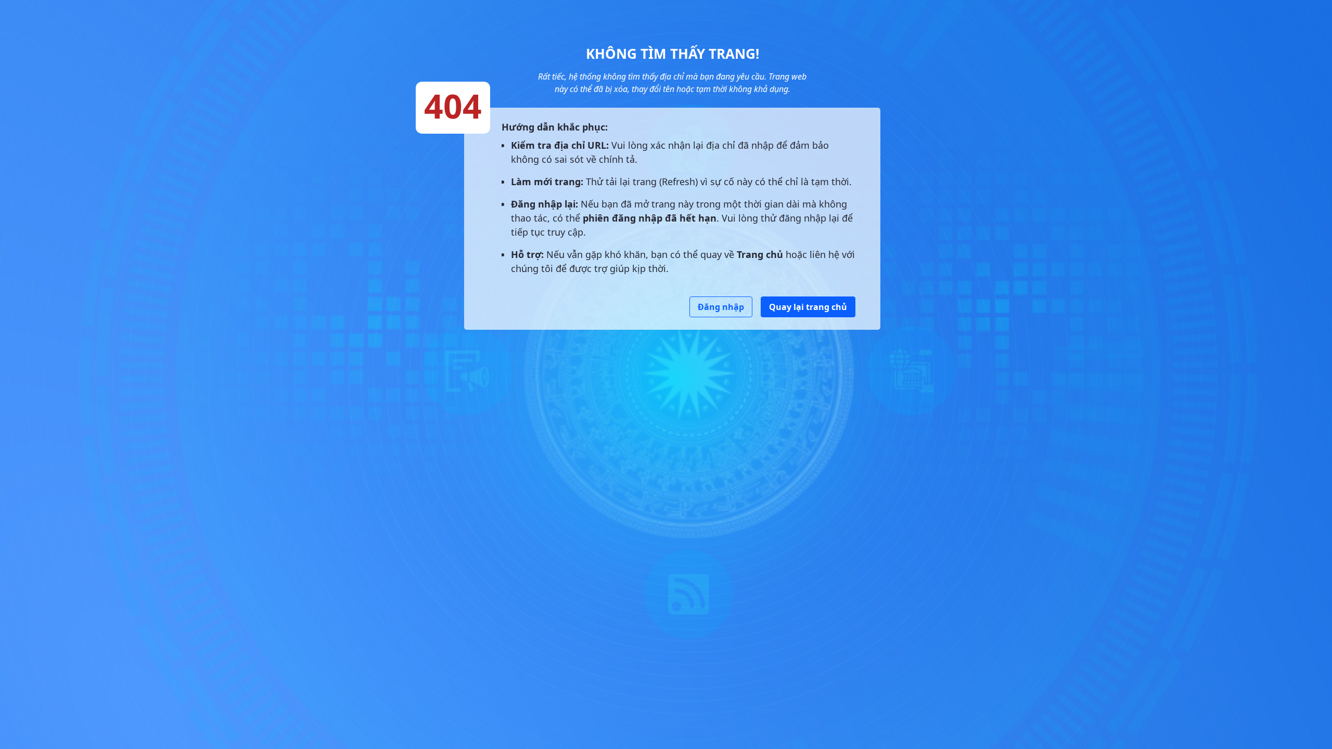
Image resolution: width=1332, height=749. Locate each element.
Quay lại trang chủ (808, 307)
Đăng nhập (721, 307)
